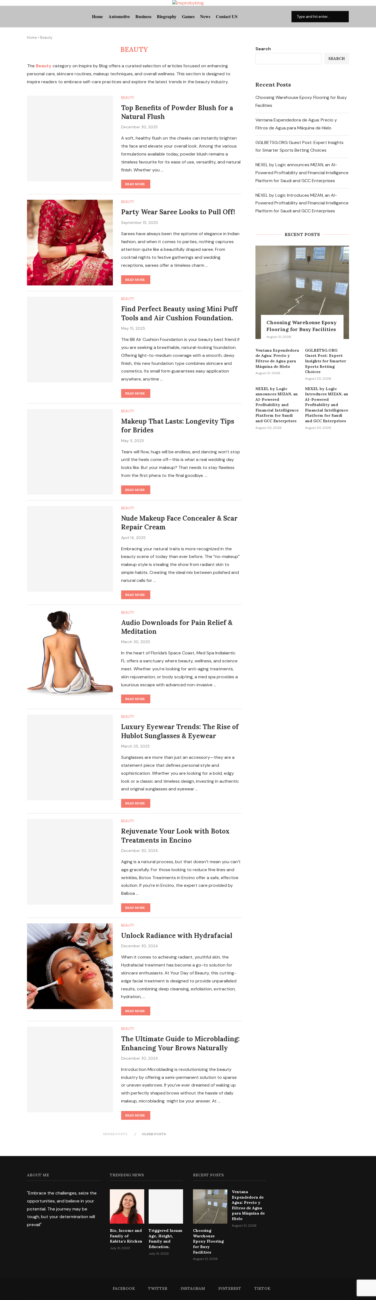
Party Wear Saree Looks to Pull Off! (178, 212)
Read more (135, 184)
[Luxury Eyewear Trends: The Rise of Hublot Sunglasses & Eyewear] (70, 757)
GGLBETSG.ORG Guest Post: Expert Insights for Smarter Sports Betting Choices (325, 361)
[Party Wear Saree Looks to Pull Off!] (70, 242)
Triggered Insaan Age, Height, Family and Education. (165, 1238)
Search (263, 49)
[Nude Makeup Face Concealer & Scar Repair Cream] (70, 549)
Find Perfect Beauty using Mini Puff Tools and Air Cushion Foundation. (179, 313)
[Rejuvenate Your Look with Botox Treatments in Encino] (70, 862)
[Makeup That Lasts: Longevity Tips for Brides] (70, 452)
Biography (166, 16)
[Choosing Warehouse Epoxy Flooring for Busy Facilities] (302, 292)
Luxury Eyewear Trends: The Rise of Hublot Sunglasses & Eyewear (180, 731)
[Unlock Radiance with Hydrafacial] (70, 966)
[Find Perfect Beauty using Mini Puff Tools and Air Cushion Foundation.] (70, 339)
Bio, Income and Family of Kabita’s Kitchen (126, 1236)
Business (143, 16)
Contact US (227, 16)
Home (97, 16)
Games (188, 16)
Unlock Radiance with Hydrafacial (176, 935)
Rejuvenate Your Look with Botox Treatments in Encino (175, 835)
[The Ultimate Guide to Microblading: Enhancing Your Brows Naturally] (70, 1069)
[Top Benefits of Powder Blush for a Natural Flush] (70, 138)
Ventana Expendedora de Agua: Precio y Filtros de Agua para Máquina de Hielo (277, 358)
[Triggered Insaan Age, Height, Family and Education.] (166, 1206)
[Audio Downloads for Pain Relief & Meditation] (70, 653)
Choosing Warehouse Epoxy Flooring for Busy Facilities (301, 325)
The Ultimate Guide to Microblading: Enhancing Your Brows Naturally (180, 1043)
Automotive (119, 16)
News (205, 16)
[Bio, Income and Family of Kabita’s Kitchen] (127, 1206)
